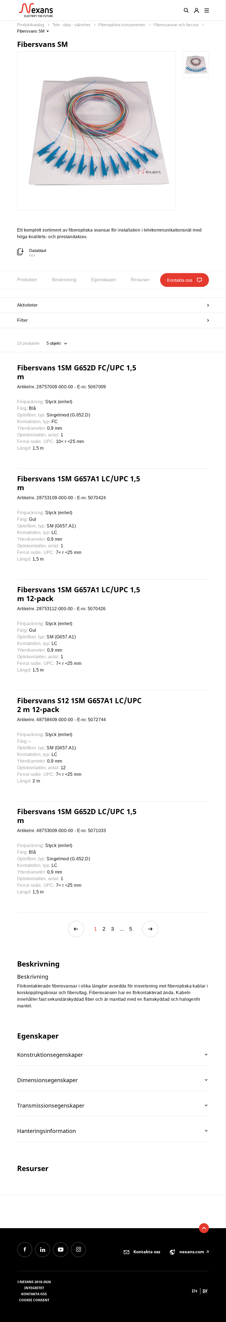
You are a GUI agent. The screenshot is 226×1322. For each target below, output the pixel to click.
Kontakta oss (34, 1294)
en (194, 1291)
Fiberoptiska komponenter (122, 24)
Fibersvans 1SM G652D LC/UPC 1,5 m (76, 815)
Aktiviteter (27, 305)
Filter (22, 320)
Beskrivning (64, 279)
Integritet (34, 1288)
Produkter (27, 279)
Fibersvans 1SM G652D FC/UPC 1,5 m (76, 372)
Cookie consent (34, 1300)
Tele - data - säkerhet (71, 24)
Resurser (140, 279)
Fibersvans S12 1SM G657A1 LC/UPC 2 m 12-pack (79, 704)
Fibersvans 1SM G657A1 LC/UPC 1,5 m (78, 483)
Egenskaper (103, 279)
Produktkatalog (31, 24)
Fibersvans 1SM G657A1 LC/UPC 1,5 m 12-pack (78, 594)
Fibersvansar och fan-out (177, 24)
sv (205, 1291)
